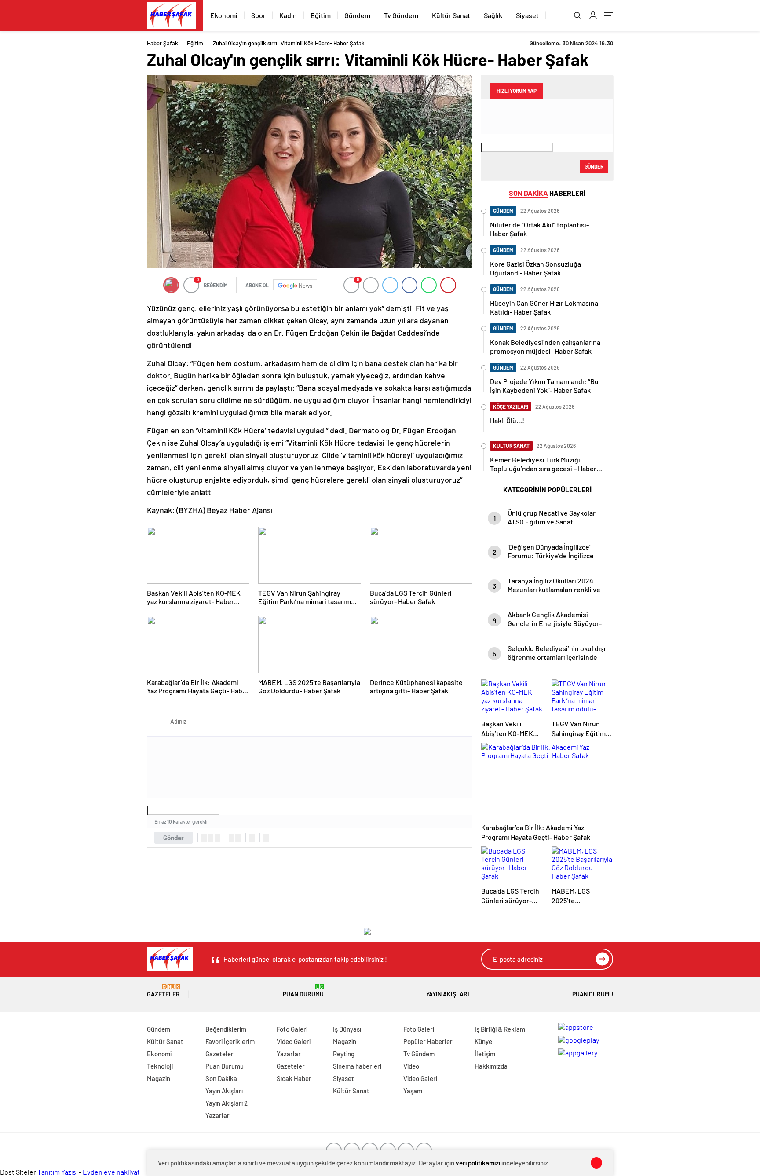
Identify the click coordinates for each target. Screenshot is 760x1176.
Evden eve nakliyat (111, 1172)
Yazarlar (217, 1115)
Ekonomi (224, 15)
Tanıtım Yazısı (57, 1172)
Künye (483, 1041)
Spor (258, 15)
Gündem (357, 15)
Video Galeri (294, 1041)
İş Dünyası (347, 1029)
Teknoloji (160, 1066)
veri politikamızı (478, 1163)
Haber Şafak (162, 43)
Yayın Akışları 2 (226, 1103)
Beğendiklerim (225, 1029)
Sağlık (493, 15)
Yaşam (412, 1091)
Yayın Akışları (447, 994)
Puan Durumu (303, 991)
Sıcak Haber (294, 1078)
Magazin (158, 1078)
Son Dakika (221, 1078)
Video (411, 1066)
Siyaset (527, 15)
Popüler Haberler (428, 1041)
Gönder (173, 838)
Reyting (343, 1054)
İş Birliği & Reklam (500, 1029)
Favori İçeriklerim (230, 1041)
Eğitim (321, 15)
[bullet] (238, 838)
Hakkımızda (491, 1066)
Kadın (288, 15)
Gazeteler (163, 991)
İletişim (485, 1054)
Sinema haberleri (357, 1066)
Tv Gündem (401, 15)
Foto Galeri (292, 1029)
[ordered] (231, 838)
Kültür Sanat (451, 15)
